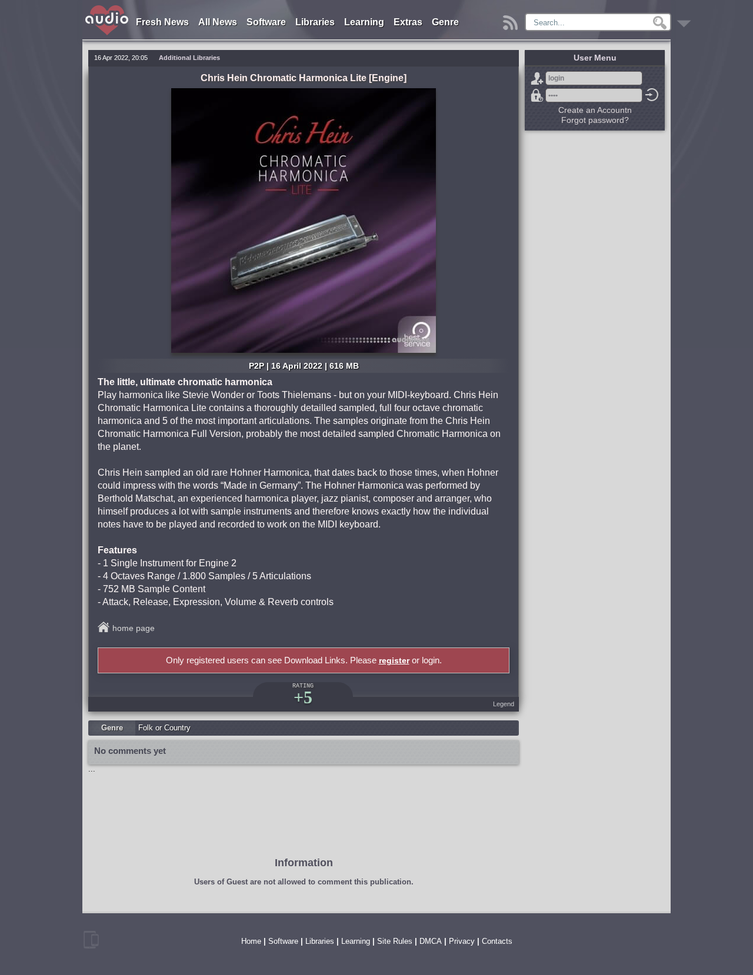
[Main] (107, 7)
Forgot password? (537, 95)
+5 (303, 697)
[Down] (686, 19)
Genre (445, 22)
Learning (364, 22)
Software (266, 22)
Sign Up (537, 78)
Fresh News (162, 22)
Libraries (315, 22)
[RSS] (512, 19)
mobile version (91, 940)
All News (217, 22)
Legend (503, 703)
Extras (408, 22)
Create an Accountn (595, 110)
